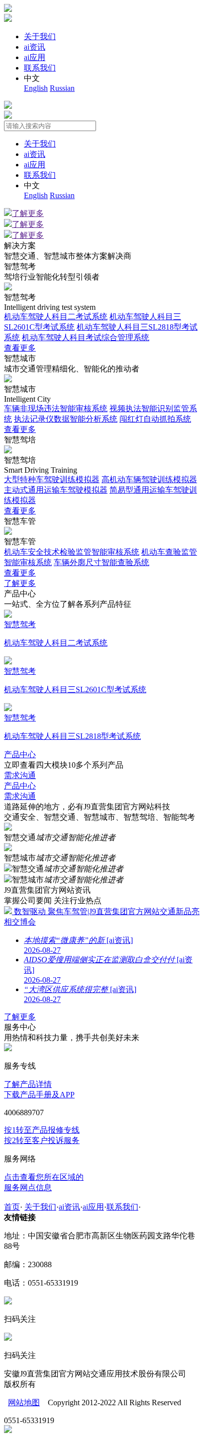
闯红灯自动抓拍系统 (155, 419)
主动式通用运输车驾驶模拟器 (55, 490)
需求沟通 (20, 775)
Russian (62, 88)
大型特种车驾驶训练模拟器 (52, 479)
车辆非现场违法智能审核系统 (55, 408)
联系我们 (40, 68)
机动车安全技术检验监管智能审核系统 (71, 552)
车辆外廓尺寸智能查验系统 (101, 562)
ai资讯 (34, 47)
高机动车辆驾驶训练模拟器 (149, 479)
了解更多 (28, 213)
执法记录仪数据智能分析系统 (65, 419)
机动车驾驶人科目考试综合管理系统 (85, 337)
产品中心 (20, 754)
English (36, 88)
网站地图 (24, 1402)
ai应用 (34, 57)
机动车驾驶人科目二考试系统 (55, 316)
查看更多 (20, 348)
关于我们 (40, 36)
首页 (12, 1207)
